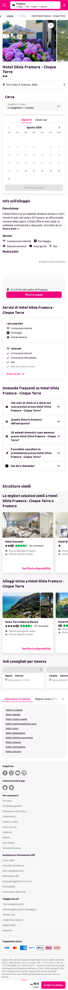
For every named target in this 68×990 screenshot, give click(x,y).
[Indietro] (9, 127)
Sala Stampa (8, 843)
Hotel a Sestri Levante (16, 719)
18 (17, 163)
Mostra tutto (10, 251)
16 (59, 155)
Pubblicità (7, 832)
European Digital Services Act (17, 881)
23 (59, 163)
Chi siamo (7, 800)
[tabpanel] (34, 731)
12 (26, 155)
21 (42, 163)
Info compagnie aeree (13, 871)
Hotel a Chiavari (13, 742)
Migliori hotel (9, 925)
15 (50, 155)
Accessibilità (9, 886)
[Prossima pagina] (62, 699)
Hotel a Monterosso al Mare (19, 737)
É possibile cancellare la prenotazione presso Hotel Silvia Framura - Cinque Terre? (31, 453)
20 (34, 163)
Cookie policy (9, 816)
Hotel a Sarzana (13, 751)
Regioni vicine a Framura (49, 699)
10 (9, 155)
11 (17, 155)
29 (50, 170)
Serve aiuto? (9, 860)
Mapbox (44, 262)
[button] (29, 40)
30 (59, 170)
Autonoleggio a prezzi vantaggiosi (19, 909)
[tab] (17, 699)
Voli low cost (9, 914)
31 (9, 178)
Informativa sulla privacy (14, 811)
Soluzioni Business (12, 848)
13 (34, 155)
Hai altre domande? (23, 465)
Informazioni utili (11, 876)
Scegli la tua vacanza (13, 920)
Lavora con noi (10, 827)
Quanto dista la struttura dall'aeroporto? (26, 421)
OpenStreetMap (58, 262)
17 (9, 163)
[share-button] (51, 25)
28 (42, 170)
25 (17, 170)
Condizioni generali (12, 806)
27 (34, 170)
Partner (6, 837)
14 (42, 155)
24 (9, 170)
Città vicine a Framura (17, 699)
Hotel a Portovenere (15, 747)
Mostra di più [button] (13, 374)
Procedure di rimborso (13, 865)
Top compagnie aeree (13, 904)
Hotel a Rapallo (13, 714)
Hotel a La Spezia (14, 710)
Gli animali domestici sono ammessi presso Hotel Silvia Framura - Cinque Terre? (33, 436)
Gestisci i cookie (10, 822)
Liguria (10, 16)
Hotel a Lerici (12, 728)
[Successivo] (59, 127)
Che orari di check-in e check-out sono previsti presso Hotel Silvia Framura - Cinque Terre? (31, 406)
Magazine (7, 930)
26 (26, 170)
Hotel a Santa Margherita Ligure (21, 724)
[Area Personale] (64, 5)
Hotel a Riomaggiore (15, 733)
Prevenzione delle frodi (14, 892)
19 (26, 163)
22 (50, 163)
